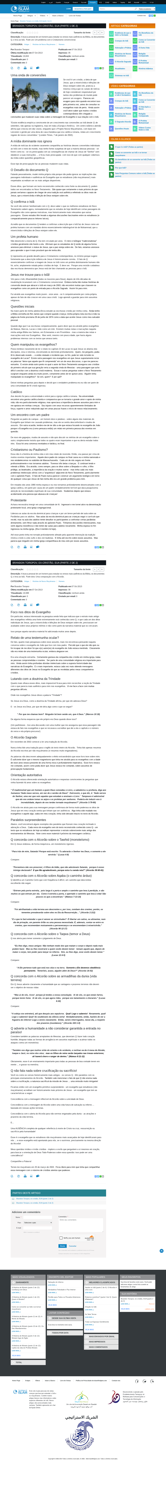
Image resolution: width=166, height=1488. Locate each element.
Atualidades (120, 69)
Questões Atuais (122, 129)
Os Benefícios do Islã (146, 34)
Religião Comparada (144, 55)
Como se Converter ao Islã (147, 41)
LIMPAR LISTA (149, 1309)
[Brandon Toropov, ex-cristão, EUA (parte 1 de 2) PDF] (31, 68)
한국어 (144, 2)
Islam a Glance (57, 16)
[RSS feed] (152, 1381)
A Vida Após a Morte (144, 108)
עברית (151, 2)
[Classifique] (12, 68)
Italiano (115, 2)
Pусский (83, 2)
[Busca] (135, 9)
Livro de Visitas (75, 16)
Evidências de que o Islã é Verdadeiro (123, 94)
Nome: (18, 1217)
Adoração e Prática (123, 48)
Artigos (30, 16)
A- (95, 33)
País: (19, 1223)
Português (93, 2)
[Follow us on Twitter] (145, 1381)
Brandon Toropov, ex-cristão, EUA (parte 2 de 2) (34, 1203)
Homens (62, 44)
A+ (102, 33)
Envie (62, 1246)
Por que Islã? (120, 168)
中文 (100, 2)
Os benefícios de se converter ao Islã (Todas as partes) (135, 160)
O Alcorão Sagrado (123, 62)
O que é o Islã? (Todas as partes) (129, 147)
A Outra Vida (144, 48)
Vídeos (42, 16)
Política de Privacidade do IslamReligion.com (91, 1380)
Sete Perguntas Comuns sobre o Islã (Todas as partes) (135, 174)
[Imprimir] (25, 68)
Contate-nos (141, 15)
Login (68, 9)
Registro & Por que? (82, 9)
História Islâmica (146, 69)
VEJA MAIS (16, 1356)
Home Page (17, 16)
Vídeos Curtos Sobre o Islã (145, 129)
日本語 (107, 2)
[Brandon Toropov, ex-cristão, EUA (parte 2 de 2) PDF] (31, 604)
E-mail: (18, 1228)
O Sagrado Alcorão (123, 122)
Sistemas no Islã (122, 75)
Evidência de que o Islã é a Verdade (123, 34)
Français (66, 2)
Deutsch (75, 2)
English (43, 2)
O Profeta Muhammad (144, 62)
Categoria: (17, 44)
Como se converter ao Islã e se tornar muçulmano (131, 153)
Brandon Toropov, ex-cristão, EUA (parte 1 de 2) (34, 1199)
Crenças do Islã (121, 41)
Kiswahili (136, 2)
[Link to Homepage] (20, 9)
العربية (50, 2)
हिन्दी (129, 2)
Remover (152, 1304)
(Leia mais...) (16, 1292)
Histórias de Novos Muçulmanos (44, 44)
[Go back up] (162, 1251)
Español (58, 2)
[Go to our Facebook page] (137, 1381)
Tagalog (122, 2)
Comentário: (63, 1217)
